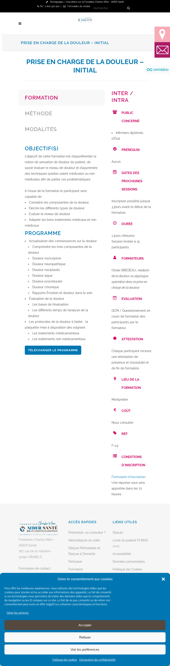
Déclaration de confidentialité (97, 659)
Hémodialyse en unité (84, 540)
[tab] (62, 98)
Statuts (118, 532)
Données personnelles (129, 561)
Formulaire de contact (79, 6)
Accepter (85, 625)
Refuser (85, 637)
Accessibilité (122, 554)
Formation (75, 569)
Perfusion (75, 561)
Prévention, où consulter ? (87, 532)
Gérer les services (18, 612)
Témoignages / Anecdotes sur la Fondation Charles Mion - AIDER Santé (87, 2)
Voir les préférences (85, 649)
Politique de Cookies (127, 569)
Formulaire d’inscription (128, 477)
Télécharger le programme (53, 350)
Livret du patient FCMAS (130, 540)
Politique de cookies (64, 659)
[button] (163, 579)
